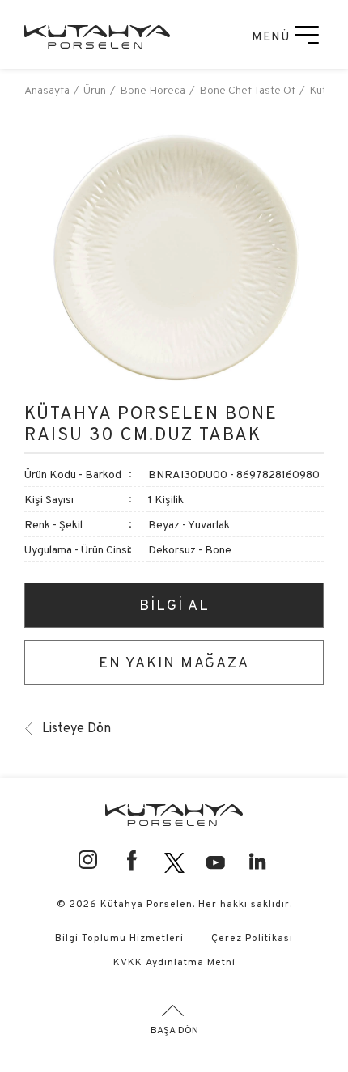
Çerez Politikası (252, 937)
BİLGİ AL (174, 604)
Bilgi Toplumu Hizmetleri (119, 937)
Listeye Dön (76, 727)
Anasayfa (47, 90)
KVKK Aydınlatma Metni (174, 961)
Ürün (94, 90)
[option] (174, 256)
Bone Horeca (152, 90)
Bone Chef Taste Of (247, 90)
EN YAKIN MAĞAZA (174, 662)
